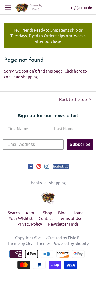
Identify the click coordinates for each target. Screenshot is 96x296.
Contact (46, 218)
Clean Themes (38, 243)
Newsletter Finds (63, 223)
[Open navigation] (8, 7)
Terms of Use (70, 218)
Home (78, 212)
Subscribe (80, 144)
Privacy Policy (29, 223)
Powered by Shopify (71, 243)
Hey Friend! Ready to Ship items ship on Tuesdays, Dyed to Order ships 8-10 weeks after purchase (48, 35)
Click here (73, 70)
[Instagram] (46, 166)
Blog (62, 212)
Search (14, 212)
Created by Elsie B (63, 237)
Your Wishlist (21, 218)
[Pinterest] (38, 166)
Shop (47, 212)
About (31, 212)
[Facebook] (30, 166)
